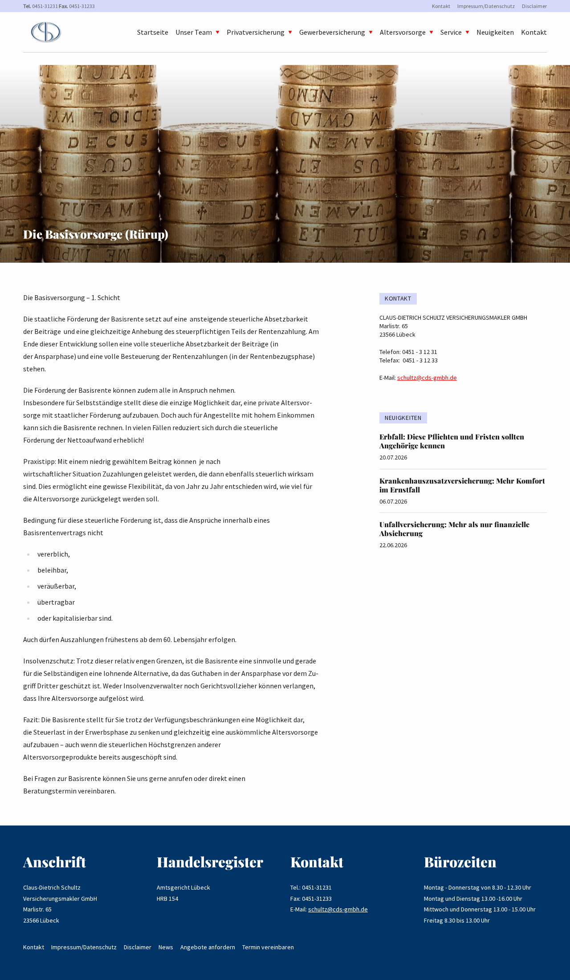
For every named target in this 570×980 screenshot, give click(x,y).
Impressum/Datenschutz (486, 6)
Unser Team (193, 32)
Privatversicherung (256, 32)
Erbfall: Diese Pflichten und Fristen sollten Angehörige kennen (451, 441)
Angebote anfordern (207, 947)
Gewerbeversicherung (332, 32)
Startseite (152, 32)
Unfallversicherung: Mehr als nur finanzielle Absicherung (454, 529)
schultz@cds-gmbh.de (427, 378)
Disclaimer (534, 6)
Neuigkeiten (495, 32)
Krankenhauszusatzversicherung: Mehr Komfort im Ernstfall (462, 485)
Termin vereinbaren (268, 947)
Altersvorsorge (403, 32)
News (166, 947)
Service (451, 32)
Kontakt (441, 6)
